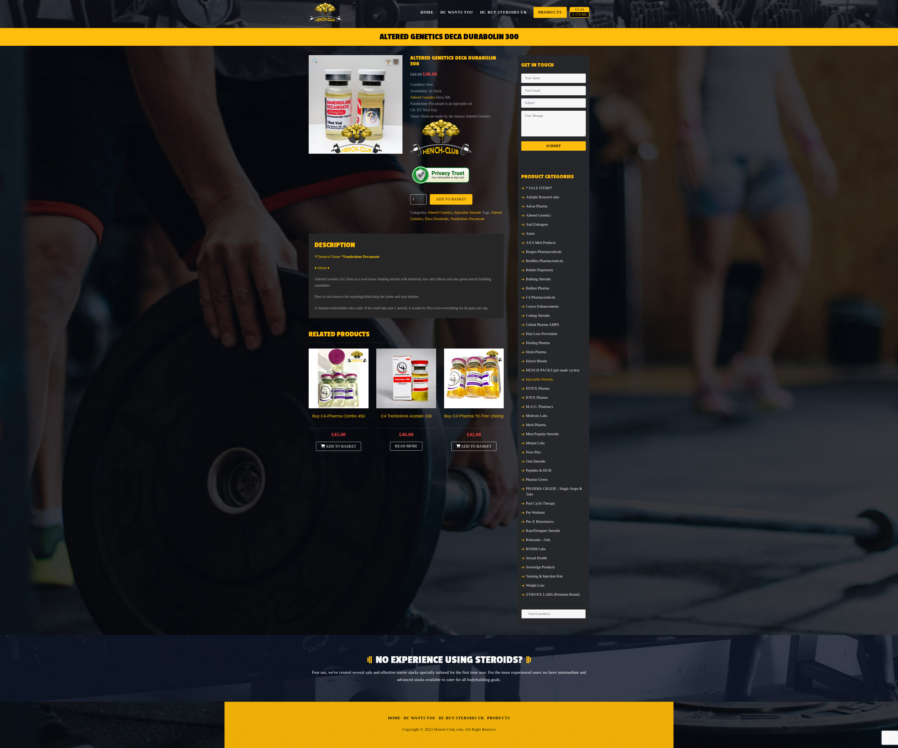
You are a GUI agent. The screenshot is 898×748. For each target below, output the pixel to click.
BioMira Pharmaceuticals (544, 261)
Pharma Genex (537, 479)
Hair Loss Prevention (541, 334)
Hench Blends (536, 361)
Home (394, 718)
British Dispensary (539, 270)
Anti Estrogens (537, 224)
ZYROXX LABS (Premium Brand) (552, 594)
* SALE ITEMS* (539, 188)
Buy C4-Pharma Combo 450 (338, 416)
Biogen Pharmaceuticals (543, 252)
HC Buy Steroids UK (461, 718)
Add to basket (451, 199)
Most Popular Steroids (542, 434)
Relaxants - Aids (538, 540)
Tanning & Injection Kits (544, 576)
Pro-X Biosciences (540, 522)
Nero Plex (533, 452)
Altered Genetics (422, 97)
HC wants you (420, 718)
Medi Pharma (536, 425)
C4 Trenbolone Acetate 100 (406, 416)
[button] (315, 61)
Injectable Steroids (467, 212)
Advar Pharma (536, 206)
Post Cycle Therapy (540, 503)
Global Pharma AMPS (542, 325)
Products (498, 718)
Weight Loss (535, 585)
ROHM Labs (536, 549)
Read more (406, 446)
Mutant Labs (535, 443)
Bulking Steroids (538, 279)
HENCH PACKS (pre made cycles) (552, 370)
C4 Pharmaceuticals (540, 297)
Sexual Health (536, 558)
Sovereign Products (540, 567)
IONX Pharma (537, 397)
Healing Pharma (538, 343)
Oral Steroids (535, 461)
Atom (530, 233)
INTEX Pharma (538, 388)
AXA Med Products (541, 243)
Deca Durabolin (437, 219)
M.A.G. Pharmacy (539, 407)
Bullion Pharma (537, 288)
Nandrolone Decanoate (467, 219)
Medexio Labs (536, 416)
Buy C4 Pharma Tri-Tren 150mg (473, 416)
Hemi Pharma (536, 352)
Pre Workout (535, 512)
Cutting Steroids (538, 315)
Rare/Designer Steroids (543, 531)
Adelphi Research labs (542, 197)
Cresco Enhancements (542, 306)
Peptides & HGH (538, 470)
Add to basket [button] (340, 446)
